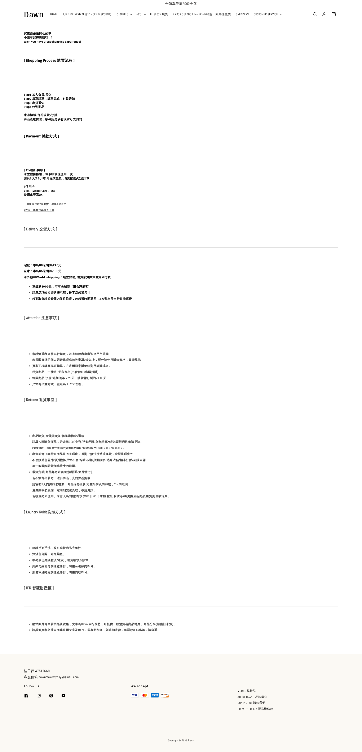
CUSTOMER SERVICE (266, 14)
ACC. (139, 14)
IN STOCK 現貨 (159, 14)
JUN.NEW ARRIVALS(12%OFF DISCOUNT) (86, 14)
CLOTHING (122, 14)
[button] (315, 14)
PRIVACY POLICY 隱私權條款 (255, 709)
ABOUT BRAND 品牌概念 (253, 697)
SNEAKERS (242, 14)
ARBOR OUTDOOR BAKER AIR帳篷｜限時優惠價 (202, 14)
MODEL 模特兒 (247, 691)
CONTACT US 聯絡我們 (251, 703)
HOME (53, 14)
